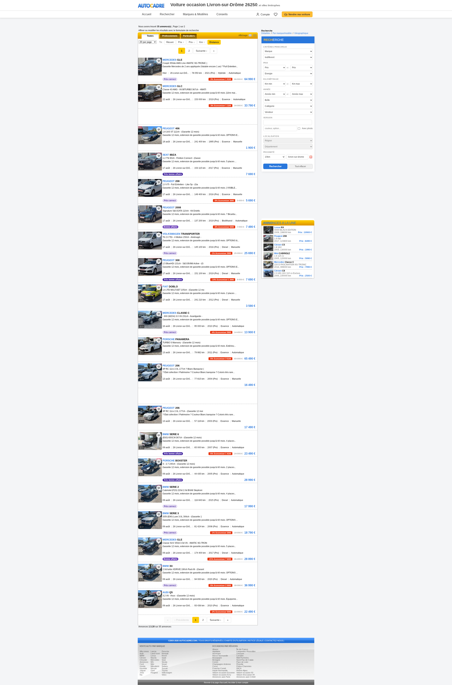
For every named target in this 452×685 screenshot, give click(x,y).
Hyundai (143, 668)
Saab (164, 658)
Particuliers (189, 36)
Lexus (153, 656)
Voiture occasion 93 (244, 673)
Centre (215, 662)
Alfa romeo (144, 651)
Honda (142, 666)
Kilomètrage (270, 79)
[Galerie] (254, 35)
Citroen (143, 658)
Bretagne (216, 660)
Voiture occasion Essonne (223, 673)
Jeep (142, 673)
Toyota (165, 670)
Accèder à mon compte (238, 682)
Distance (214, 42)
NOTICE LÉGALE (255, 641)
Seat (164, 660)
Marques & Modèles (195, 14)
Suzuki (165, 668)
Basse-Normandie (220, 656)
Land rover (155, 653)
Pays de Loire (242, 662)
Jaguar (143, 670)
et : (288, 68)
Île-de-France (242, 649)
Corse (215, 666)
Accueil (146, 14)
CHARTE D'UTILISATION (235, 641)
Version (267, 118)
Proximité (269, 152)
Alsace (215, 649)
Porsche (165, 651)
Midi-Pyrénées (242, 658)
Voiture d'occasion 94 (245, 675)
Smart (164, 664)
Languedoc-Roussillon (245, 651)
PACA (238, 668)
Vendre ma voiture (299, 14)
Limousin (240, 653)
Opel (153, 670)
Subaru (165, 666)
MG (152, 662)
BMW (142, 656)
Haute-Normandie (220, 670)
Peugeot (154, 673)
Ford (142, 664)
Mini (152, 664)
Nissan (154, 668)
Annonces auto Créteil (245, 677)
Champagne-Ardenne (221, 664)
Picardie (239, 664)
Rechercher (167, 14)
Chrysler (143, 660)
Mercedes (155, 660)
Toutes (150, 36)
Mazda (153, 658)
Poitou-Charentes (243, 666)
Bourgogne (217, 658)
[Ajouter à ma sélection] (158, 60)
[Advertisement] (287, 196)
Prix (265, 63)
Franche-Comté (219, 668)
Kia (141, 675)
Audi (141, 653)
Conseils (222, 14)
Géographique (301, 33)
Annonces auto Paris (221, 677)
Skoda (164, 662)
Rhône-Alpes (242, 670)
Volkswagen (167, 673)
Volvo (164, 675)
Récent (170, 42)
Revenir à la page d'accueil (215, 682)
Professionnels (169, 36)
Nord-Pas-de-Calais (245, 660)
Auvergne (216, 653)
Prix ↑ (181, 42)
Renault (165, 653)
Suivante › (201, 50)
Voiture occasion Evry (221, 675)
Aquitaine (216, 651)
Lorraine (239, 656)
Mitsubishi (155, 666)
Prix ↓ (192, 42)
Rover (164, 656)
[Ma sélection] (275, 14)
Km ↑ (202, 42)
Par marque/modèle (282, 33)
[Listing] (250, 35)
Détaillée (265, 33)
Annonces (144, 662)
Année (266, 89)
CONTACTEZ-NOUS (274, 641)
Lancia (153, 651)
